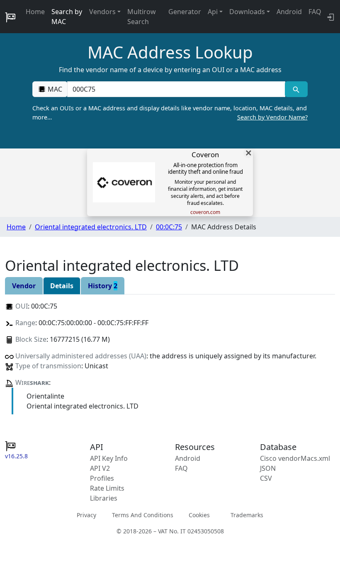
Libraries (103, 498)
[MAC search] (296, 89)
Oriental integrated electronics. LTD (91, 226)
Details (61, 285)
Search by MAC (66, 16)
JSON (268, 468)
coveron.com (205, 212)
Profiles (102, 478)
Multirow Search (141, 16)
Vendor (24, 285)
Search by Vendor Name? (272, 117)
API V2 (100, 468)
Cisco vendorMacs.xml (295, 458)
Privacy (86, 515)
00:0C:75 (169, 226)
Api (213, 11)
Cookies (199, 515)
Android (289, 11)
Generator (184, 11)
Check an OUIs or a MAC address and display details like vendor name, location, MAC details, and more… (169, 112)
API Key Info (109, 458)
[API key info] (330, 17)
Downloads (247, 11)
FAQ (314, 11)
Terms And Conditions (142, 515)
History (102, 285)
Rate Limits (107, 488)
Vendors (102, 11)
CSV (266, 478)
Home (35, 11)
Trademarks (247, 515)
